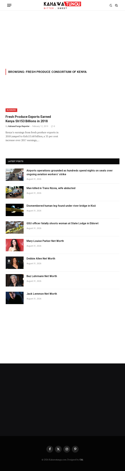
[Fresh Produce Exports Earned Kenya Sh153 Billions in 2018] (33, 96)
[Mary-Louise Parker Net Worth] (15, 245)
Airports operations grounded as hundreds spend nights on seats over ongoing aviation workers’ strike (70, 172)
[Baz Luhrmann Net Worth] (15, 280)
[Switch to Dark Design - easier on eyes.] (111, 5)
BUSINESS (11, 110)
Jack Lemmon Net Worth (42, 293)
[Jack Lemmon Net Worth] (15, 298)
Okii (81, 459)
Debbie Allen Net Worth (41, 258)
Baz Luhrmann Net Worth (42, 276)
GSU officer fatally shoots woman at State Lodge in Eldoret (62, 223)
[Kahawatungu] (62, 5)
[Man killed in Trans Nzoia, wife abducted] (15, 192)
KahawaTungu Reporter (18, 126)
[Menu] (9, 5)
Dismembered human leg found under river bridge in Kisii (61, 205)
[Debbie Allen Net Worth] (15, 263)
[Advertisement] (62, 39)
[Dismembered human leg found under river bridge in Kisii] (15, 210)
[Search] (116, 5)
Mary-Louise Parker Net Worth (45, 241)
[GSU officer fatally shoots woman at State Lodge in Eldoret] (15, 227)
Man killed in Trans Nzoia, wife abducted (51, 188)
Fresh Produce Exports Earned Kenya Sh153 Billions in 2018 (28, 119)
